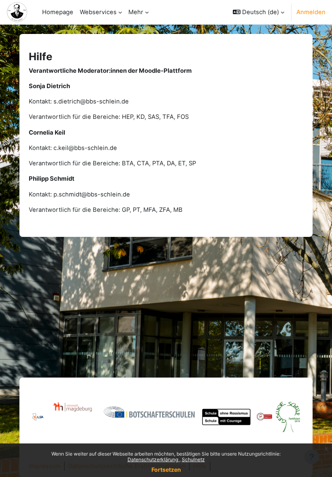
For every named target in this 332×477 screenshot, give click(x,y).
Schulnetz (193, 459)
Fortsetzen (166, 469)
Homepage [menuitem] (57, 12)
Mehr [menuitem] (135, 12)
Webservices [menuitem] (98, 12)
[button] (258, 12)
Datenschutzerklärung (153, 459)
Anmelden (311, 12)
